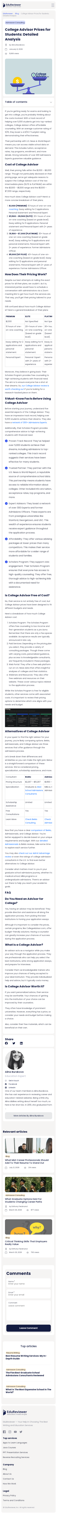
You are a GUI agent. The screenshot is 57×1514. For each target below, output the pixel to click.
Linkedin (11, 1087)
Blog (8, 1156)
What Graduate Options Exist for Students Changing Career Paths (23, 1200)
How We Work (9, 1483)
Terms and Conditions (13, 1500)
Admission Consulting (15, 22)
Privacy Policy (9, 1495)
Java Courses (9, 1447)
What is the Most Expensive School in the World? (28, 1391)
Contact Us (8, 1478)
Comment (12, 1303)
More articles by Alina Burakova (28, 1115)
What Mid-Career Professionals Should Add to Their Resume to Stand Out (27, 1161)
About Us (7, 1474)
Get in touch (13, 1081)
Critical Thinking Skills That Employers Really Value (26, 1243)
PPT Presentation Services (15, 1452)
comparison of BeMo (41, 830)
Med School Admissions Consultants (34, 790)
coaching (13, 209)
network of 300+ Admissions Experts (29, 422)
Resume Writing (13, 1353)
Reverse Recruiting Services (16, 1457)
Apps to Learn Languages (15, 1442)
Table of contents (16, 102)
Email (11, 1292)
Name (11, 1281)
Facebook (12, 1084)
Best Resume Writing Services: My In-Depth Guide (26, 1357)
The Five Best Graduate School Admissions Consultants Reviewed (25, 1374)
